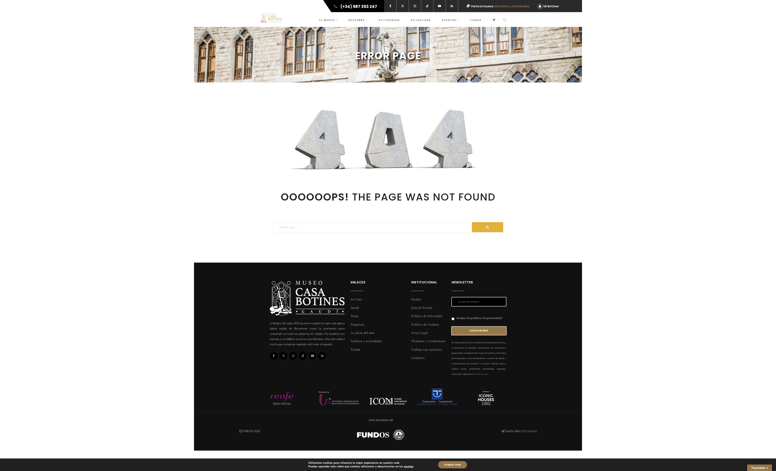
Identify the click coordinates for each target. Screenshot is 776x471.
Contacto (418, 358)
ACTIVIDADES (389, 20)
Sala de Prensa (421, 308)
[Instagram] (293, 356)
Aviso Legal (419, 333)
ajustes (408, 466)
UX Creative (529, 431)
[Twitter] (283, 356)
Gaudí (355, 308)
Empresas (357, 324)
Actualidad (421, 20)
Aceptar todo (452, 465)
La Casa (356, 299)
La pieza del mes (363, 333)
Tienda (476, 20)
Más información (480, 374)
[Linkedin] (322, 356)
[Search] (504, 20)
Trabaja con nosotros (426, 349)
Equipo (416, 299)
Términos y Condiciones (428, 341)
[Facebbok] (274, 356)
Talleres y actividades (366, 341)
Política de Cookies (425, 324)
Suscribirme (479, 330)
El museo (327, 20)
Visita (355, 316)
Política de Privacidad (426, 316)
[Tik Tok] (303, 356)
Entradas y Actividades (512, 6)
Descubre (357, 20)
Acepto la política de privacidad (479, 318)
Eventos (449, 20)
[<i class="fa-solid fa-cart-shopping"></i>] (494, 19)
